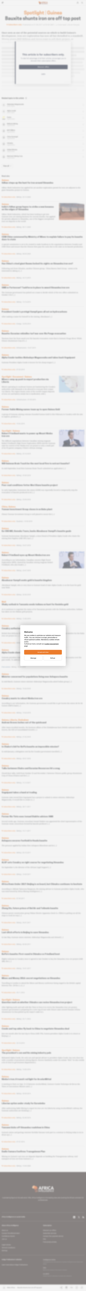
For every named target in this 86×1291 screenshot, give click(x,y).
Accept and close (43, 652)
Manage (33, 658)
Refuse (52, 658)
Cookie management (51, 644)
